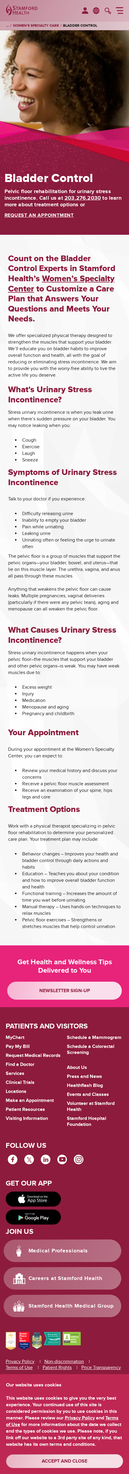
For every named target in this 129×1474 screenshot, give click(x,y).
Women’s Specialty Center (61, 284)
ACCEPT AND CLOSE (64, 1461)
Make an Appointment (30, 1100)
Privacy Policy (20, 1362)
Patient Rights (57, 1368)
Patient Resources (25, 1109)
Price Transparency (101, 1368)
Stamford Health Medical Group (71, 1306)
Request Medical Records (33, 1055)
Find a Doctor (20, 1064)
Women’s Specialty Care (36, 25)
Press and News (84, 1076)
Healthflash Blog (85, 1085)
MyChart (15, 1037)
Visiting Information (27, 1118)
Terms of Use (19, 1368)
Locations (16, 1091)
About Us (77, 1067)
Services (15, 1073)
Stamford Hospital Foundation (86, 1121)
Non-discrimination (64, 1362)
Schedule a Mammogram (94, 1037)
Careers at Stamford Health (65, 1278)
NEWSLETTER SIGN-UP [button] (64, 991)
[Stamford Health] (22, 10)
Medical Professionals (58, 1251)
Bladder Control (80, 25)
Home (7, 26)
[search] (108, 11)
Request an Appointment (39, 215)
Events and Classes (88, 1094)
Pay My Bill (18, 1046)
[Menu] (119, 11)
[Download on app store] (33, 1199)
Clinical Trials (20, 1082)
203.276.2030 (82, 198)
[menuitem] (85, 11)
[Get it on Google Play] (33, 1217)
